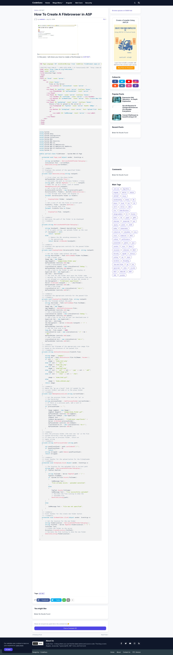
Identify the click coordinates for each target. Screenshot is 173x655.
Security (116, 253)
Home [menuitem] (47, 3)
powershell (117, 243)
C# (134, 203)
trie (133, 264)
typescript (117, 268)
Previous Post (37, 634)
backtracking (118, 199)
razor (123, 246)
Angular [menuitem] (69, 3)
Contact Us (126, 652)
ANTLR (124, 192)
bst (129, 203)
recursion (117, 250)
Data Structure (124, 210)
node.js (116, 239)
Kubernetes (124, 228)
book (122, 203)
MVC (131, 235)
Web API (122, 271)
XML (115, 275)
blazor (115, 203)
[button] (135, 3)
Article (132, 192)
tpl (127, 264)
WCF (115, 271)
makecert (123, 235)
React (130, 246)
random (116, 246)
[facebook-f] (115, 81)
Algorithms (126, 189)
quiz (133, 243)
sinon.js (132, 253)
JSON (130, 225)
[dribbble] (129, 85)
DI (126, 214)
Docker (133, 214)
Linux (115, 235)
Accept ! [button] (8, 649)
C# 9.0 (122, 207)
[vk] (122, 85)
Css (115, 210)
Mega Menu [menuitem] (57, 3)
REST (134, 250)
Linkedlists (127, 232)
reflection (126, 250)
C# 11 (115, 207)
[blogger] (115, 85)
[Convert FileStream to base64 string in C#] (116, 117)
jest (134, 221)
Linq (135, 232)
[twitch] (136, 85)
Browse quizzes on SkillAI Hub (122, 10)
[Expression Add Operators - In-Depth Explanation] (116, 100)
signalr (124, 253)
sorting (116, 257)
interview (116, 221)
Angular (116, 192)
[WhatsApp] (64, 600)
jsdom (123, 225)
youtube (122, 275)
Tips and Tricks (118, 264)
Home (36, 10)
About (119, 652)
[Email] (68, 600)
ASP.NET (41, 10)
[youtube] (129, 81)
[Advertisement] (70, 576)
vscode (132, 268)
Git (121, 217)
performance (126, 239)
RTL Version (137, 652)
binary (127, 199)
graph (127, 217)
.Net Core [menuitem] (78, 3)
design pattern (118, 214)
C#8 (129, 207)
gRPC (134, 217)
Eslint (115, 217)
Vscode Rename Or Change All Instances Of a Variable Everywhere (130, 108)
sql (122, 257)
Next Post (104, 634)
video (125, 268)
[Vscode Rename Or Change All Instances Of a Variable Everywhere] (116, 108)
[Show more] (72, 600)
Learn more (19, 645)
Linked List (117, 232)
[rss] (139, 643)
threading (126, 261)
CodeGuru (37, 2)
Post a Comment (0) (70, 628)
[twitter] (122, 81)
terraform (116, 261)
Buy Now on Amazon (125, 68)
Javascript (126, 221)
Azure (124, 196)
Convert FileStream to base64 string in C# (130, 116)
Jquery (116, 225)
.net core (116, 189)
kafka (115, 228)
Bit (133, 199)
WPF (130, 271)
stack (128, 257)
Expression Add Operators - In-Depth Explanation (129, 99)
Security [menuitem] (88, 3)
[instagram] (136, 81)
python (126, 243)
